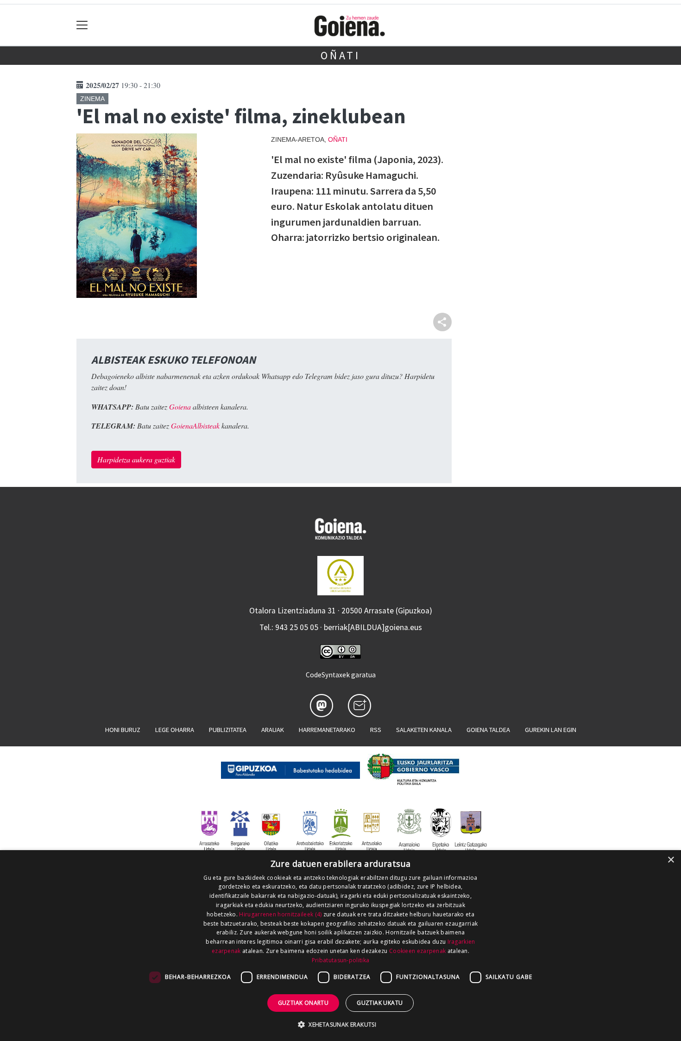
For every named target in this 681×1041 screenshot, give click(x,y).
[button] (340, 1024)
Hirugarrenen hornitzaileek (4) (280, 914)
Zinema (92, 98)
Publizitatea (227, 730)
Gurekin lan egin (550, 730)
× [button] (670, 860)
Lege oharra (174, 730)
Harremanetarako (327, 730)
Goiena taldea (488, 730)
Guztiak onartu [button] (303, 1003)
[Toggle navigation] (82, 25)
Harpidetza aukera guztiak (136, 459)
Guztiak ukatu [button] (380, 1003)
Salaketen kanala (424, 730)
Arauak (272, 730)
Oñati (340, 55)
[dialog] (340, 945)
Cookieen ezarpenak (417, 951)
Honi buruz (122, 730)
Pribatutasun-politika (340, 960)
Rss (375, 730)
